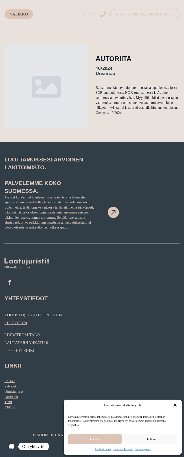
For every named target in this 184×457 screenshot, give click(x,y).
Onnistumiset (13, 391)
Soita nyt (85, 14)
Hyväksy (95, 439)
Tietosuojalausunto (123, 449)
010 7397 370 (15, 323)
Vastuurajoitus (143, 449)
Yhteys (9, 407)
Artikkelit (11, 397)
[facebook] (9, 282)
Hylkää (151, 439)
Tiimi (8, 402)
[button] (175, 405)
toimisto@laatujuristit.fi (33, 315)
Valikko (19, 14)
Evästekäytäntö (103, 449)
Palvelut (10, 386)
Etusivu (9, 381)
